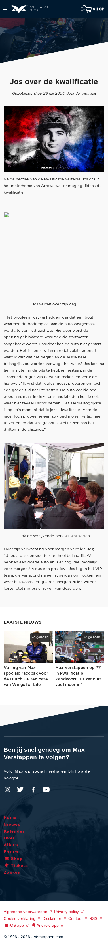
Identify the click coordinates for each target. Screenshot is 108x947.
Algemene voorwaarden (25, 911)
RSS (93, 918)
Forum (11, 851)
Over (9, 838)
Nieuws (12, 824)
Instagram (7, 789)
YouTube (46, 789)
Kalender (14, 831)
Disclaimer (51, 918)
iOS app (16, 925)
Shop (99, 9)
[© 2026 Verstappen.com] (54, 139)
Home (10, 817)
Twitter (20, 789)
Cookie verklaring (19, 918)
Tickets (19, 865)
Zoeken (12, 872)
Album (11, 845)
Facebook (33, 789)
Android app (48, 925)
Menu (5, 9)
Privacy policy (66, 911)
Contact (75, 918)
